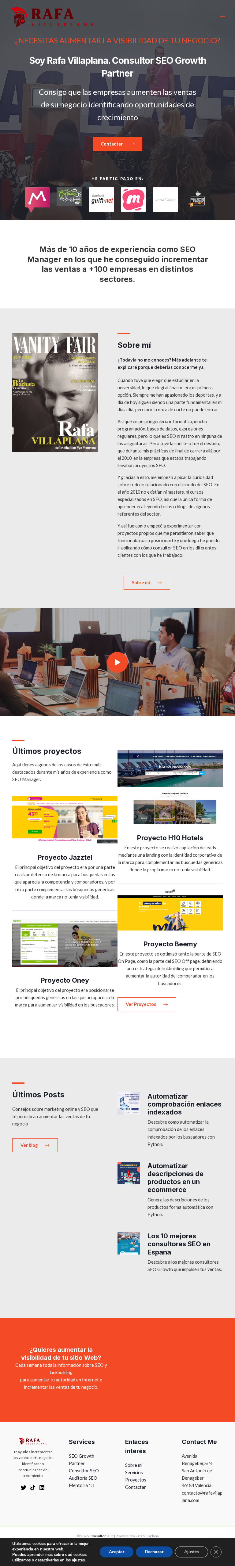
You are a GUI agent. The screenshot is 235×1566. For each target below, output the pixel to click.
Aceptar (116, 1552)
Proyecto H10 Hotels (170, 838)
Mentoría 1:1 (82, 1485)
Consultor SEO (84, 1470)
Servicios (134, 1472)
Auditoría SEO (83, 1478)
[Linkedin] (42, 1487)
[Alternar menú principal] (222, 16)
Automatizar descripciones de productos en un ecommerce (175, 1178)
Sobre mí (133, 1465)
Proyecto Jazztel (65, 857)
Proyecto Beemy (170, 944)
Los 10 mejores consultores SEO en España (179, 1244)
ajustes (78, 1560)
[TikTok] (32, 1487)
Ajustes (191, 1552)
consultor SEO (167, 547)
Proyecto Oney (65, 980)
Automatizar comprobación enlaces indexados (184, 1104)
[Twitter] (23, 1487)
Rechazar (154, 1552)
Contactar (135, 1487)
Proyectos (135, 1479)
